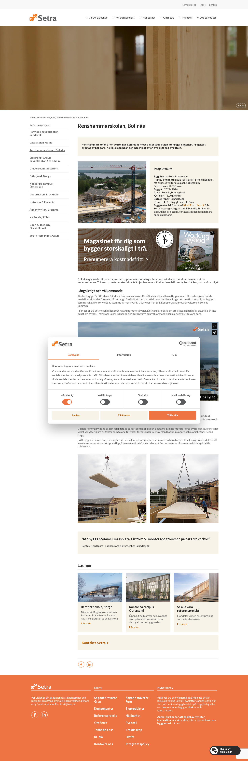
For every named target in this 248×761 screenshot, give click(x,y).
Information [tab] (124, 354)
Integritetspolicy (137, 744)
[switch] (105, 402)
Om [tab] (174, 354)
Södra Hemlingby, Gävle (44, 235)
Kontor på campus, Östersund (41, 185)
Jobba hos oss (208, 17)
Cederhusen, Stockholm (44, 194)
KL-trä (187, 205)
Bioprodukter (135, 708)
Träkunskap (134, 730)
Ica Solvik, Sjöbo (40, 217)
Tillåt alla (172, 415)
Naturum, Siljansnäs (42, 202)
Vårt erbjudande (98, 17)
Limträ (130, 737)
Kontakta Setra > (95, 643)
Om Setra (168, 17)
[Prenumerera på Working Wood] (148, 249)
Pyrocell (187, 17)
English (213, 4)
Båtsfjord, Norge (40, 176)
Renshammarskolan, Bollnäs (47, 150)
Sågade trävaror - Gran (106, 699)
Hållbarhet (149, 17)
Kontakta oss (189, 4)
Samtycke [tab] (73, 354)
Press (203, 4)
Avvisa (75, 415)
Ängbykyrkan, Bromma (44, 209)
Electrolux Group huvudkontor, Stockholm (45, 159)
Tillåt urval (124, 415)
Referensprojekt (125, 17)
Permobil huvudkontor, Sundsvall (44, 133)
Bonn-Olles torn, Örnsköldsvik (40, 226)
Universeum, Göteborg (44, 168)
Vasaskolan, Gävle (41, 142)
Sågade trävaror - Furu (138, 699)
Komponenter (103, 708)
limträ (200, 205)
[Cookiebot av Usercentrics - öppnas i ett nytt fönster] (181, 343)
